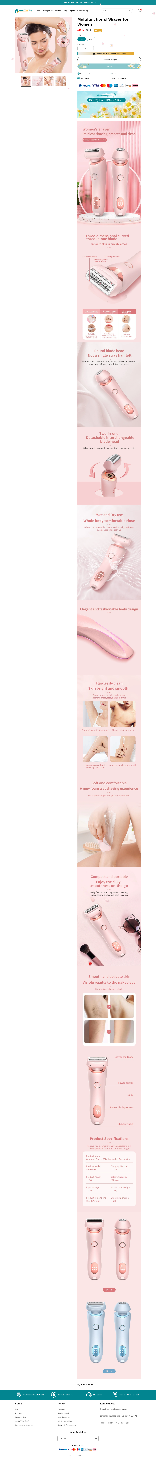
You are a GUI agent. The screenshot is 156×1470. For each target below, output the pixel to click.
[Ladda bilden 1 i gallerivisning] (26, 81)
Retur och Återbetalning (67, 1425)
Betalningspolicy (64, 1413)
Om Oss (18, 1413)
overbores (84, 1455)
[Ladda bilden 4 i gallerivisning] (61, 81)
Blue (91, 39)
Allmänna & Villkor (65, 1421)
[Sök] (130, 11)
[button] (47, 10)
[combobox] (117, 11)
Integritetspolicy (64, 1417)
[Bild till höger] (69, 81)
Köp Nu (109, 66)
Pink (81, 39)
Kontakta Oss (20, 1417)
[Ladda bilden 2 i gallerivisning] (37, 81)
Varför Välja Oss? (22, 1421)
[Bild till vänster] (17, 81)
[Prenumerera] (95, 1438)
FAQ (17, 1409)
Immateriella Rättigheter (24, 1425)
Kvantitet (80, 44)
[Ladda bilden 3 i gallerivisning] (49, 81)
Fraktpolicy (62, 1409)
